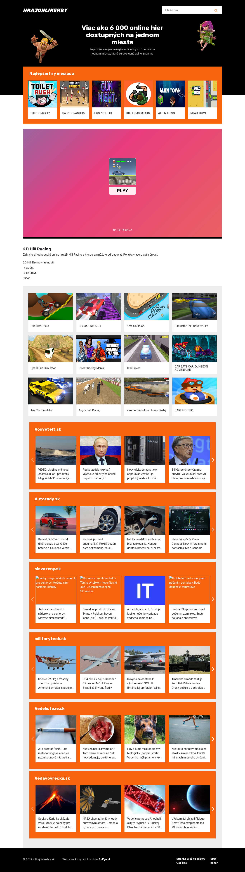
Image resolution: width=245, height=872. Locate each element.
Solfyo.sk (104, 859)
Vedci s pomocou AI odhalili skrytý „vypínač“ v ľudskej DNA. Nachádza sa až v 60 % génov (144, 823)
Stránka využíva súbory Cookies (190, 860)
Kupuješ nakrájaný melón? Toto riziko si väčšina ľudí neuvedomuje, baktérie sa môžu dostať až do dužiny (99, 753)
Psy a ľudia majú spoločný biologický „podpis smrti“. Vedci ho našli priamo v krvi (144, 753)
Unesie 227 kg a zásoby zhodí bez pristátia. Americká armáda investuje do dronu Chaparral (55, 683)
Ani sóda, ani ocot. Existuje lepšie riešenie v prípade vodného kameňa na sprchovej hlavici (143, 614)
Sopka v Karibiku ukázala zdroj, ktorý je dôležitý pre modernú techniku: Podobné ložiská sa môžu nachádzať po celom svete (55, 823)
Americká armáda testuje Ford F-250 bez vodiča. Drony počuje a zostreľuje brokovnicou (188, 683)
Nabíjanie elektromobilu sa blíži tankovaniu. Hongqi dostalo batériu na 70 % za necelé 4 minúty (143, 544)
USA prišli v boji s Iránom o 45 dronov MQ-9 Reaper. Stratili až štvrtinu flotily (99, 683)
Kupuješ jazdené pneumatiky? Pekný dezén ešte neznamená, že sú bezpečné (99, 544)
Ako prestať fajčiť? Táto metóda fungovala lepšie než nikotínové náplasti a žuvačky (53, 753)
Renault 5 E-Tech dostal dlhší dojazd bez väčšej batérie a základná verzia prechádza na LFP (53, 544)
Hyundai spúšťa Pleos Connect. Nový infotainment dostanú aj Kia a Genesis (189, 544)
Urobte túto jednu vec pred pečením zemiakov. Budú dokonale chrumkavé (188, 614)
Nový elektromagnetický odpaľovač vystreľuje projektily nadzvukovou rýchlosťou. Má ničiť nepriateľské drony (142, 474)
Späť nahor (214, 860)
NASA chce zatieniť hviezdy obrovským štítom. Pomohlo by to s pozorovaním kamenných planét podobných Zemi (100, 823)
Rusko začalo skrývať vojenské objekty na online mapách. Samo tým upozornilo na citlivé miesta (100, 474)
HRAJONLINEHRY (45, 10)
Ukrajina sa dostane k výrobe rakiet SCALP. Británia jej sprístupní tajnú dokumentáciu (143, 683)
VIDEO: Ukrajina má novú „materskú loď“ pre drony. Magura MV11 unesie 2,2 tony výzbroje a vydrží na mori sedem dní (53, 474)
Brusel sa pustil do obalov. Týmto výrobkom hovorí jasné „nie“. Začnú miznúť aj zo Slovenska (99, 614)
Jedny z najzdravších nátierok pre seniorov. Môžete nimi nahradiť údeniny (51, 614)
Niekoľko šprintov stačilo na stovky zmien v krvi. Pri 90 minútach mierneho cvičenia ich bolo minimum (189, 753)
